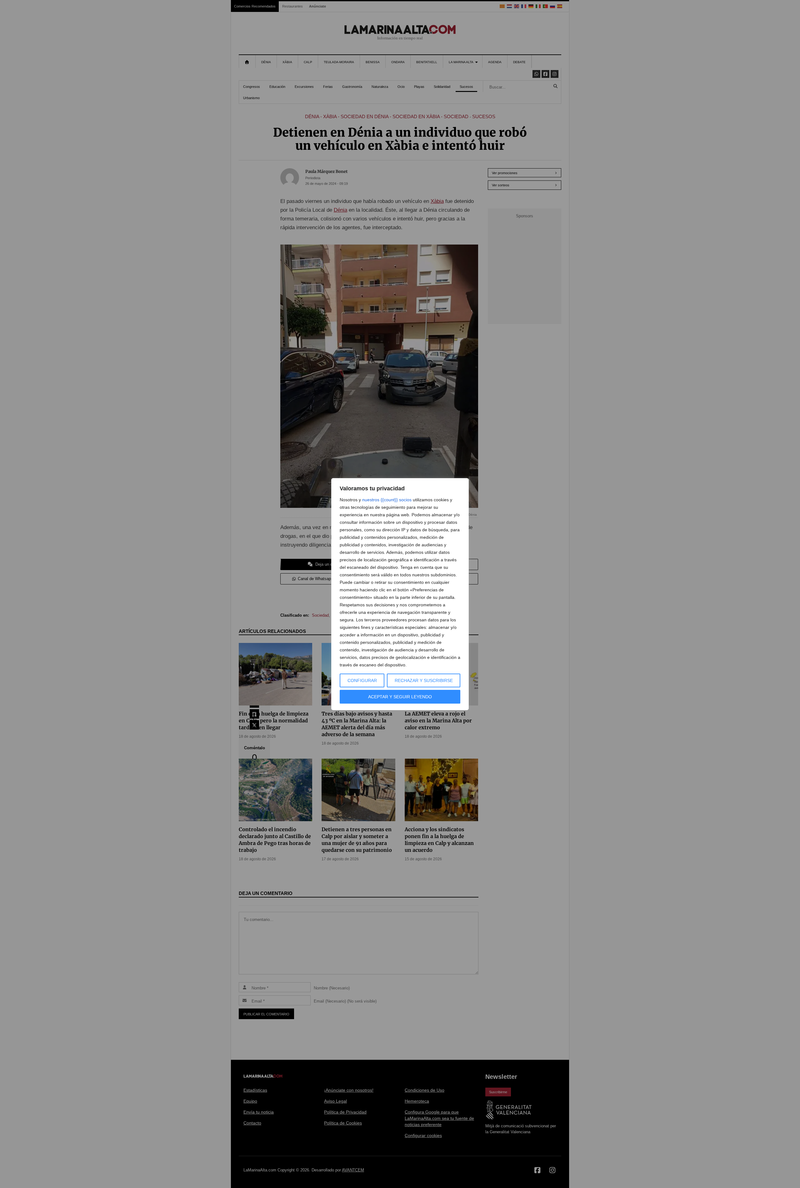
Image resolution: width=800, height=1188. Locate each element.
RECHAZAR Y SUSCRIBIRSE (424, 680)
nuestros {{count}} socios (387, 499)
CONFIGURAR (362, 680)
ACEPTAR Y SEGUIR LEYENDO (400, 696)
